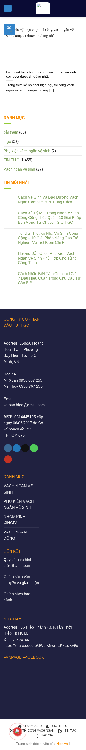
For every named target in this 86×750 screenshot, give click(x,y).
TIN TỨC (11, 160)
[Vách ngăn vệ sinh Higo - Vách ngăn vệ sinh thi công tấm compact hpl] (43, 8)
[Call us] (34, 448)
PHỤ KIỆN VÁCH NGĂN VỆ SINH (19, 505)
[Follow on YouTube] (8, 459)
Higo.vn (62, 743)
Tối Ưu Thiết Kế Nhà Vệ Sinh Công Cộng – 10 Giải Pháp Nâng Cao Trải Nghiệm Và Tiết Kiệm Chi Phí (48, 238)
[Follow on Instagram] (8, 448)
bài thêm (11, 132)
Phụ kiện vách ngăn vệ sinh (27, 151)
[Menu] (8, 8)
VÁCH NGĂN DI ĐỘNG (18, 535)
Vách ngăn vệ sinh (19, 169)
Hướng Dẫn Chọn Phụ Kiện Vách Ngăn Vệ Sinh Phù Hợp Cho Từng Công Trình (47, 258)
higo (7, 142)
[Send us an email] (25, 448)
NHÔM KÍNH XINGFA (15, 520)
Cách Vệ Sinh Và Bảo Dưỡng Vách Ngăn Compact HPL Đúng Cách (48, 199)
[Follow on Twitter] (17, 448)
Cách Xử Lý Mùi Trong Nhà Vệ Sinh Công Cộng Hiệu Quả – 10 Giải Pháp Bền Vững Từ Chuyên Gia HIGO (49, 217)
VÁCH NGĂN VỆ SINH (18, 489)
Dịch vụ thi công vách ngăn (32, 730)
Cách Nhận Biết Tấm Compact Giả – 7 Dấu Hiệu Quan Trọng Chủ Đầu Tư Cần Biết (49, 278)
